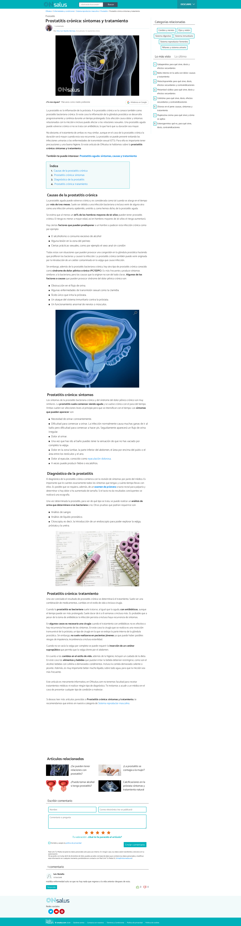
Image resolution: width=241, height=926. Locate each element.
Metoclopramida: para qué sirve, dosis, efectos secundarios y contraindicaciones (175, 83)
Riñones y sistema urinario (174, 47)
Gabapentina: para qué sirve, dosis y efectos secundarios (173, 66)
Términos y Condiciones (115, 923)
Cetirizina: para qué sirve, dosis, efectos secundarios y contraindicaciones (175, 100)
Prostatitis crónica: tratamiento (71, 184)
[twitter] (50, 911)
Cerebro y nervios (166, 30)
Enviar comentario (135, 845)
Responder (51, 887)
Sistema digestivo (163, 36)
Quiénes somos (78, 923)
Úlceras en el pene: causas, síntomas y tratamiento (174, 108)
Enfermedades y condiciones (63, 11)
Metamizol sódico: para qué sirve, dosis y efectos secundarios (175, 91)
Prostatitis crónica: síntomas (69, 175)
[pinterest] (61, 911)
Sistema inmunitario (184, 36)
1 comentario (59, 26)
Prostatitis (104, 11)
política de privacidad (73, 843)
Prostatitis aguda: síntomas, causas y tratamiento (108, 156)
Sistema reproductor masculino (87, 11)
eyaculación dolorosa (99, 459)
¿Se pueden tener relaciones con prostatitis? (80, 770)
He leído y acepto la (66, 843)
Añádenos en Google (138, 102)
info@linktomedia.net (124, 858)
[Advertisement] (97, 730)
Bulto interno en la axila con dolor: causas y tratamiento (176, 75)
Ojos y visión (184, 30)
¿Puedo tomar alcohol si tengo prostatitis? (82, 784)
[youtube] (56, 911)
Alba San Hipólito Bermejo (65, 31)
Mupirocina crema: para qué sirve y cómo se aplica (175, 117)
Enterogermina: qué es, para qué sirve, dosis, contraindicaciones (174, 125)
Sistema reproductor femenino (174, 42)
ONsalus (49, 11)
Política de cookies (152, 923)
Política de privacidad (135, 923)
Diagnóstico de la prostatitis (69, 179)
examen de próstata (105, 487)
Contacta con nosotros (95, 923)
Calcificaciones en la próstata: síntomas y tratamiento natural (134, 786)
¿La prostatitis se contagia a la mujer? (134, 768)
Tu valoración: (79, 837)
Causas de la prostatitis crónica (70, 171)
